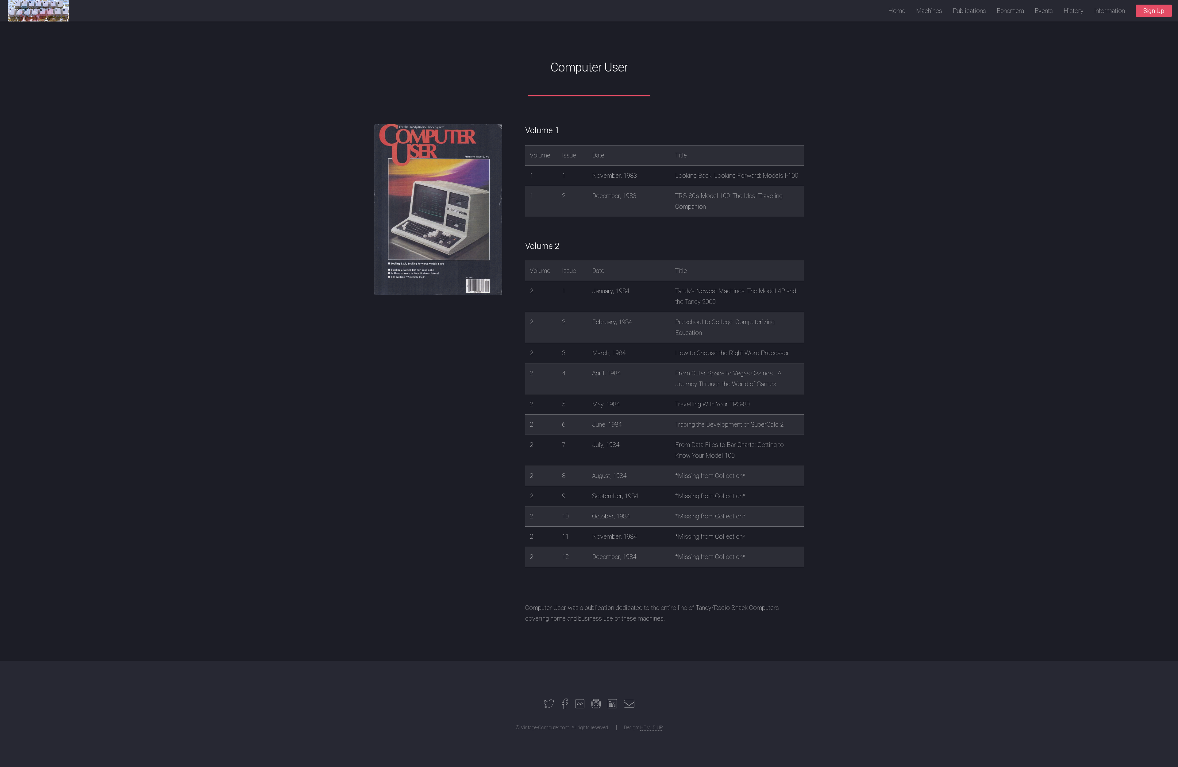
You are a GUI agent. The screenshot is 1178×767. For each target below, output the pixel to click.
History (1074, 10)
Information (1109, 10)
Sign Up (1153, 10)
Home (896, 10)
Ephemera (1010, 10)
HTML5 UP (651, 727)
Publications (969, 10)
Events (1044, 10)
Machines (929, 10)
